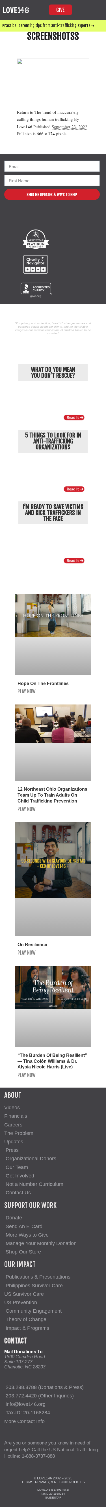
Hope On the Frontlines (43, 683)
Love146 (24, 126)
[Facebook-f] (34, 218)
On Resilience (32, 944)
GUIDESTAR (53, 1497)
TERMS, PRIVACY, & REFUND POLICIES (53, 1482)
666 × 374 (46, 133)
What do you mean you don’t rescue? (53, 372)
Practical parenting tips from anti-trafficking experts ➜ (48, 25)
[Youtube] (62, 218)
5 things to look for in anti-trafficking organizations (53, 441)
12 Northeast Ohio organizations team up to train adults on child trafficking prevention (52, 795)
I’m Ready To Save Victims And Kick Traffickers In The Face (53, 512)
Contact (15, 1341)
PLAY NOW (27, 691)
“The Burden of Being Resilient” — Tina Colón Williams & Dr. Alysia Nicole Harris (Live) (52, 1061)
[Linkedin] (76, 218)
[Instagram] (48, 218)
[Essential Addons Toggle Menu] (95, 10)
